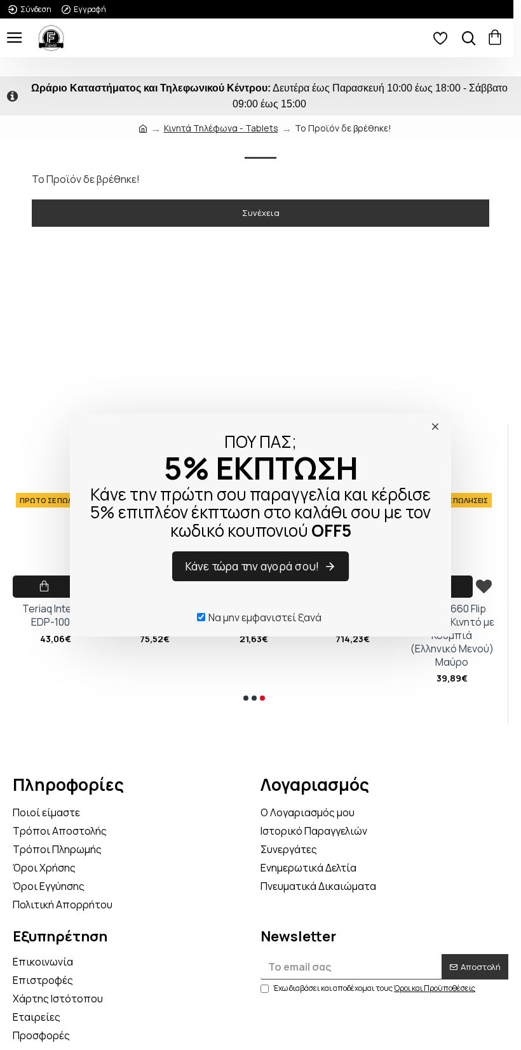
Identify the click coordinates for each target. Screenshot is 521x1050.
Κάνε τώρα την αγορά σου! (253, 566)
